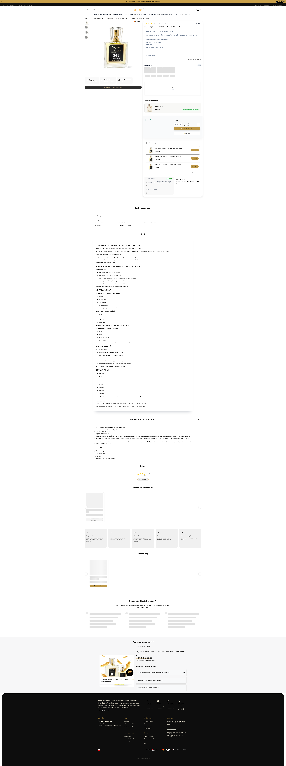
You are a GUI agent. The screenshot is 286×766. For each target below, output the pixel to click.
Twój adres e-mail (171, 728)
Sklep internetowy (143, 758)
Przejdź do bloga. (106, 681)
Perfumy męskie (109, 18)
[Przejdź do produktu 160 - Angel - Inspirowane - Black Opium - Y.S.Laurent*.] (98, 568)
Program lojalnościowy (149, 724)
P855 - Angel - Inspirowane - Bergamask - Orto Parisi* (168, 164)
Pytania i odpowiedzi (149, 739)
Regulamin (182, 732)
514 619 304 (258, 5)
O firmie (146, 741)
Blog (145, 743)
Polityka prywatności (129, 724)
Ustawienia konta (148, 726)
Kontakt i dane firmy (149, 736)
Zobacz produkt (98, 585)
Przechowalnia (147, 728)
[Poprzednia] (1, 1)
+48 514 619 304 (144, 658)
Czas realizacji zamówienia (130, 739)
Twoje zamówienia (148, 721)
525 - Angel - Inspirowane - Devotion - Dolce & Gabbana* (168, 148)
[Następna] (284, 1)
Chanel (199, 23)
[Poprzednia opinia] (86, 617)
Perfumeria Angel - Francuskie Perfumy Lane (94, 18)
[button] (198, 124)
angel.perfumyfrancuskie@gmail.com (274, 5)
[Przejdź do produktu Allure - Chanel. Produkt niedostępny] (94, 502)
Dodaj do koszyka (187, 128)
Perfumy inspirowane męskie (121, 18)
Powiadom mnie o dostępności (94, 519)
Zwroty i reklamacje (128, 726)
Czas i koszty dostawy (129, 741)
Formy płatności (127, 736)
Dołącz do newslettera (173, 730)
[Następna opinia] (199, 617)
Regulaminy (126, 721)
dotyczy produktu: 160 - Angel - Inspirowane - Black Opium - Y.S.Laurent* (106, 621)
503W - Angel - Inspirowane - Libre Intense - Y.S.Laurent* (168, 156)
